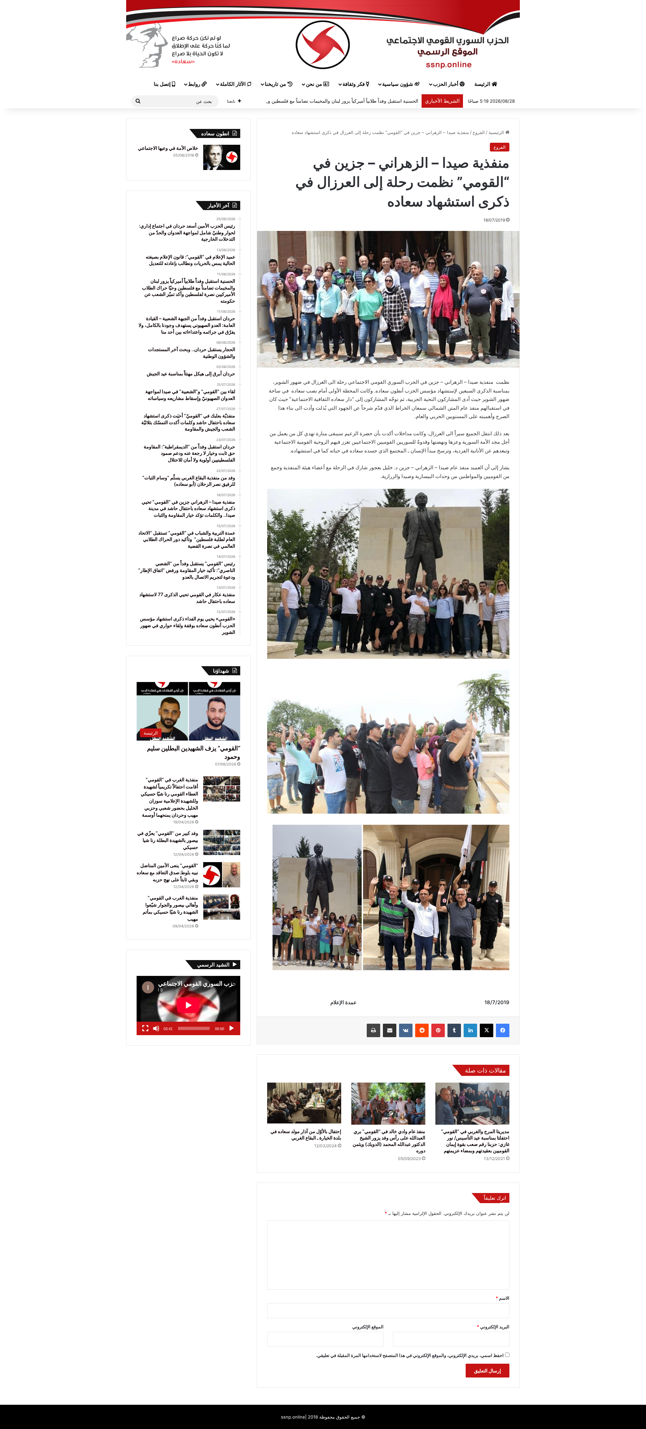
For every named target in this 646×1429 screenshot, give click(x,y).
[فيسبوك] (502, 1030)
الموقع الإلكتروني (368, 1326)
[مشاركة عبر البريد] (389, 1030)
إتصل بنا (163, 84)
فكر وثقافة (354, 84)
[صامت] (156, 1028)
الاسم (502, 1298)
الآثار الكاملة (233, 84)
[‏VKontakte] (405, 1030)
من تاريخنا (276, 84)
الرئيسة (483, 84)
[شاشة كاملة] (145, 1028)
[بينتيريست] (438, 1030)
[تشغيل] (231, 1028)
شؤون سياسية (398, 84)
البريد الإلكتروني (493, 1326)
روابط (195, 84)
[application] (188, 1005)
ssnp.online (293, 1417)
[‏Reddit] (422, 1030)
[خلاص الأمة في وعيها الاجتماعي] (221, 157)
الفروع (479, 132)
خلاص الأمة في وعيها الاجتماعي (168, 148)
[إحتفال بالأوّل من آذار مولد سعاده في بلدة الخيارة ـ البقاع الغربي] (304, 1103)
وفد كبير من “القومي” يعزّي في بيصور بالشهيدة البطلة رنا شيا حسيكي (167, 840)
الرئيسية (497, 132)
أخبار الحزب (446, 84)
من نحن (314, 84)
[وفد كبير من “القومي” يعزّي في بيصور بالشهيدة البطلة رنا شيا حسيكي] (221, 842)
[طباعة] (373, 1030)
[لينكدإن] (470, 1030)
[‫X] (486, 1030)
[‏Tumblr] (454, 1030)
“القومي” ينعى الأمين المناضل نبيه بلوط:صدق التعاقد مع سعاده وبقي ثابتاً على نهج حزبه (167, 872)
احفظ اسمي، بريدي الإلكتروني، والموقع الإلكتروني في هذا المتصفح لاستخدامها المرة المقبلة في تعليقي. (410, 1355)
